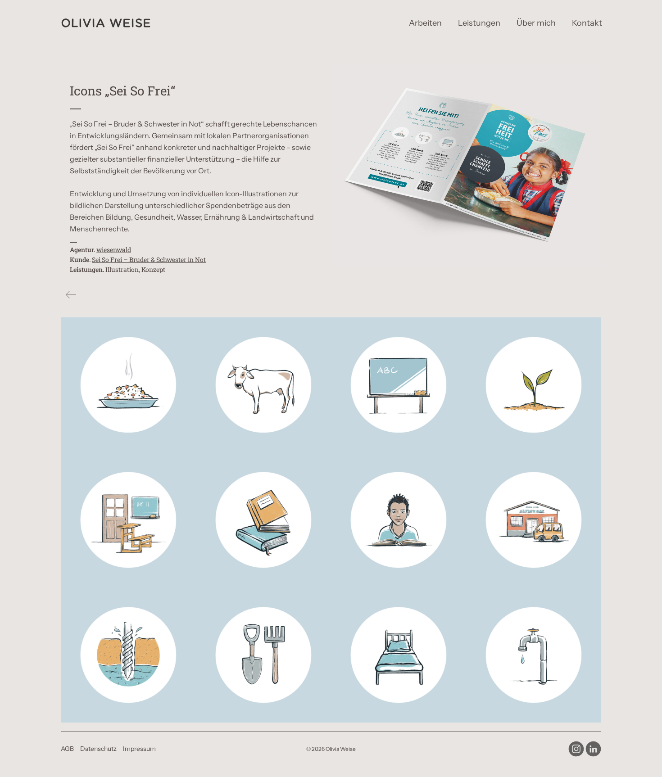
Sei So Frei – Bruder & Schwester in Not (149, 259)
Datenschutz (98, 749)
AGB (67, 749)
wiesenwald (113, 249)
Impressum (139, 749)
